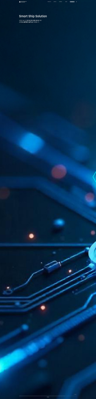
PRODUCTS (49, 1)
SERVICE (55, 1)
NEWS (66, 1)
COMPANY (60, 1)
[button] (76, 394)
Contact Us (72, 1)
